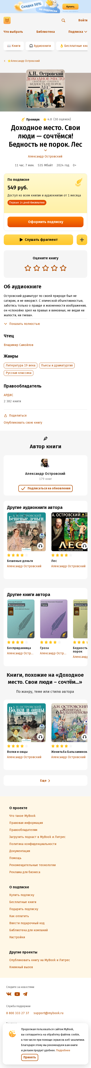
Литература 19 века (20, 365)
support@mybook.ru (48, 1013)
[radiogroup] (45, 268)
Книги (16, 46)
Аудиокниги (42, 46)
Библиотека (45, 32)
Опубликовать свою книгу (23, 422)
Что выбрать (13, 32)
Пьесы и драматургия (57, 365)
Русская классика (18, 373)
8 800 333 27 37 (17, 1013)
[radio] (27, 267)
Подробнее (63, 1050)
